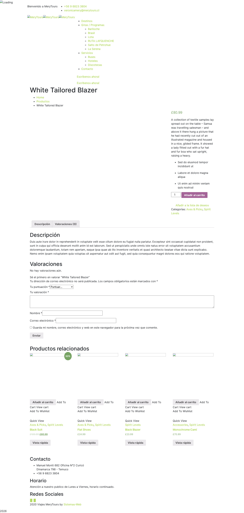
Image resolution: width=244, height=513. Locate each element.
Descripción (42, 224)
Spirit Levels (55, 424)
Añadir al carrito (194, 195)
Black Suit (36, 429)
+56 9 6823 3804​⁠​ (75, 6)
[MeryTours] (35, 17)
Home (40, 97)
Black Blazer (132, 429)
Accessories (180, 424)
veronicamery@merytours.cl (81, 10)
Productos (43, 101)
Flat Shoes (84, 429)
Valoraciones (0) (66, 224)
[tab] (42, 224)
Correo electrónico (43, 320)
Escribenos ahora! (88, 76)
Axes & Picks (194, 209)
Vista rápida (40, 442)
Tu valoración (39, 292)
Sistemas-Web (72, 504)
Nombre (36, 313)
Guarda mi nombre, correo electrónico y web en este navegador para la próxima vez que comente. (95, 327)
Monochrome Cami (185, 429)
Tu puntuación (40, 286)
